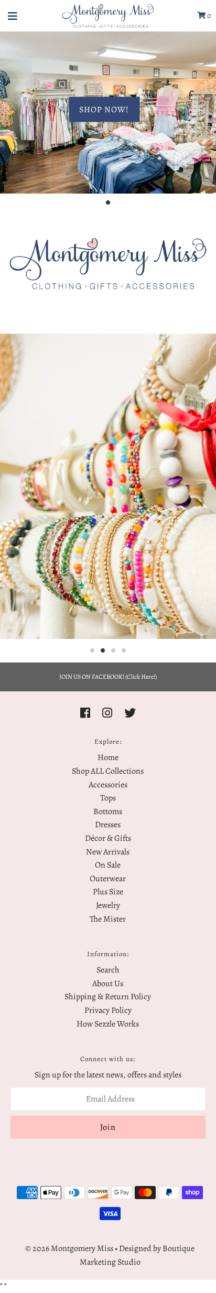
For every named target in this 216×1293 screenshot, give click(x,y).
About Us (107, 983)
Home (108, 757)
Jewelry (108, 905)
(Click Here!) (141, 676)
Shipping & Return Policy (107, 996)
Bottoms (107, 811)
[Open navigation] (13, 15)
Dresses (108, 824)
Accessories (108, 784)
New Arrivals (107, 852)
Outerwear (108, 878)
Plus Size (108, 891)
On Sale (108, 865)
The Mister (108, 919)
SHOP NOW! (104, 109)
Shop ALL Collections (108, 771)
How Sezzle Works (108, 1024)
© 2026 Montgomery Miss (69, 1248)
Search (108, 970)
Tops (108, 798)
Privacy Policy (108, 1010)
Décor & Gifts (108, 838)
